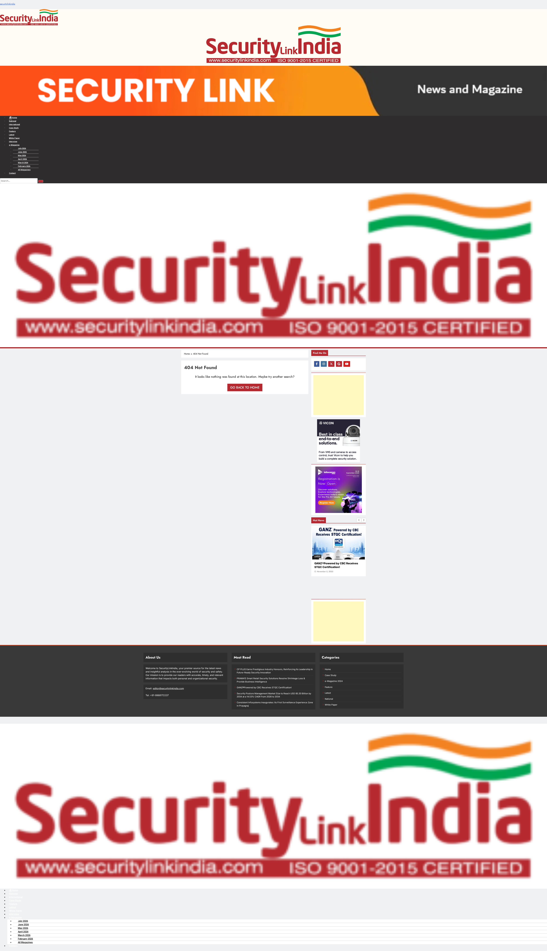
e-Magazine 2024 (334, 681)
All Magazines (24, 170)
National (12, 121)
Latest (11, 135)
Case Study (14, 128)
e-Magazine (14, 145)
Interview (13, 141)
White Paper (14, 138)
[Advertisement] (338, 395)
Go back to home (245, 387)
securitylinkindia (7, 4)
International (14, 124)
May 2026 (22, 155)
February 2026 (24, 166)
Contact (12, 173)
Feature (12, 131)
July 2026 (22, 148)
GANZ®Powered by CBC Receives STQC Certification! (264, 687)
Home (328, 669)
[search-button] (40, 181)
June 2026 (22, 152)
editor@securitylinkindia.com (168, 688)
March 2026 (23, 163)
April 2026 (22, 159)
